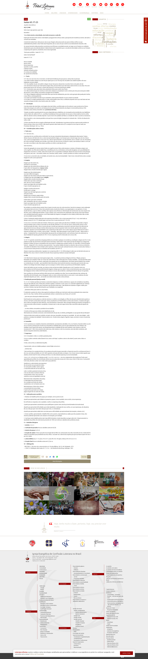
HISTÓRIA (94, 13)
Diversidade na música (78, 587)
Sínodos (75, 628)
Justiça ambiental (44, 622)
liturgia (112, 24)
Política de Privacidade (112, 625)
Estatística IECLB (111, 639)
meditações (109, 41)
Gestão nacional (78, 619)
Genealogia (110, 622)
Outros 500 (43, 635)
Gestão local (77, 615)
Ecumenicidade (43, 573)
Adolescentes (77, 594)
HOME (47, 13)
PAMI (75, 631)
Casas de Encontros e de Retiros (115, 601)
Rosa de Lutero (110, 636)
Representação (77, 647)
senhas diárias (100, 26)
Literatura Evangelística (113, 630)
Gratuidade (42, 575)
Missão (41, 578)
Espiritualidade (43, 593)
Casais (75, 585)
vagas (109, 33)
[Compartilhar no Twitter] (50, 457)
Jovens (75, 596)
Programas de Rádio (79, 578)
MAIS (101, 13)
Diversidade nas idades (78, 590)
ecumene (112, 26)
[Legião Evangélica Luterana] (82, 543)
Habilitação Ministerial (45, 596)
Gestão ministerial (79, 614)
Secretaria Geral (79, 626)
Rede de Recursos (110, 634)
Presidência (78, 624)
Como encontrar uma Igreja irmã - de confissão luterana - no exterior (115, 604)
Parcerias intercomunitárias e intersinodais (47, 616)
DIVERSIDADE (73, 13)
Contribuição (43, 621)
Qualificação (42, 601)
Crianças (76, 592)
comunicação (110, 28)
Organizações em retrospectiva (114, 575)
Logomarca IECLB (110, 615)
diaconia (97, 37)
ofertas (105, 24)
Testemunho (42, 626)
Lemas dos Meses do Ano (112, 613)
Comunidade (42, 568)
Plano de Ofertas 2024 (112, 645)
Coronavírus (43, 628)
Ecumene (41, 591)
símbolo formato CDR (112, 616)
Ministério (41, 594)
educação (98, 30)
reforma (97, 35)
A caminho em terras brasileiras (114, 569)
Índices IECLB (110, 641)
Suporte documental (78, 635)
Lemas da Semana (110, 611)
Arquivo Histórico (110, 591)
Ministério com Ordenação (47, 598)
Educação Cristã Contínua (46, 603)
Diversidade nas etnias (78, 589)
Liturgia (42, 587)
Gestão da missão (77, 608)
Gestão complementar (79, 610)
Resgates (108, 576)
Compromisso (43, 569)
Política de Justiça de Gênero (46, 600)
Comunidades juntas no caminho (114, 571)
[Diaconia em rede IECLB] (116, 543)
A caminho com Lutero (111, 568)
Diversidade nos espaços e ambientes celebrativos (79, 600)
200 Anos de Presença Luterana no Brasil (114, 579)
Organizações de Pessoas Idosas (115, 599)
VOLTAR (84, 457)
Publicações (109, 627)
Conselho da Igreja (80, 622)
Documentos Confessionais (80, 640)
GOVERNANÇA (84, 13)
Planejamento (43, 624)
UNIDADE (62, 13)
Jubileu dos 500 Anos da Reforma (114, 581)
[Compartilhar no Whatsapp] (57, 456)
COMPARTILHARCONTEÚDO (34, 456)
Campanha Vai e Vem (45, 614)
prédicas (109, 30)
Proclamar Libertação (112, 632)
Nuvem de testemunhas (112, 573)
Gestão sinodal (77, 617)
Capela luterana (110, 589)
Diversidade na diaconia (79, 580)
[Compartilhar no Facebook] (53, 457)
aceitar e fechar (126, 653)
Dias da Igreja (43, 629)
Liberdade (42, 576)
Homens (76, 568)
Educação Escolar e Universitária (48, 605)
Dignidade (42, 571)
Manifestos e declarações (46, 633)
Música (42, 589)
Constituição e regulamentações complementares (82, 637)
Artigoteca (110, 629)
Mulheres (76, 569)
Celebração (42, 586)
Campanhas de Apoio (45, 612)
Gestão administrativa (81, 612)
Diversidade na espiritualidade (80, 582)
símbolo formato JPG (112, 618)
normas (94, 32)
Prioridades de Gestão (78, 633)
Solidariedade (43, 610)
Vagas (108, 623)
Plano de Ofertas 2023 (112, 643)
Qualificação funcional (45, 608)
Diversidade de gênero (78, 566)
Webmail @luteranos (112, 646)
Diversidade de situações (79, 571)
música (100, 28)
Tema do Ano (43, 636)
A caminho (109, 566)
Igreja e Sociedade (45, 631)
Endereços (109, 592)
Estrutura (76, 645)
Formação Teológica (45, 607)
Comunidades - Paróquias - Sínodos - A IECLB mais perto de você (115, 596)
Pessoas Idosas (77, 597)
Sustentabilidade (43, 619)
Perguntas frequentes (112, 609)
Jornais (75, 576)
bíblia (103, 36)
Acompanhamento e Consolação (82, 573)
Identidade (42, 566)
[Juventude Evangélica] (32, 543)
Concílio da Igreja (79, 621)
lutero (99, 24)
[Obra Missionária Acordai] (99, 543)
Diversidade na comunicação (80, 575)
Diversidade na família (78, 583)
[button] (57, 461)
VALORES (54, 13)
